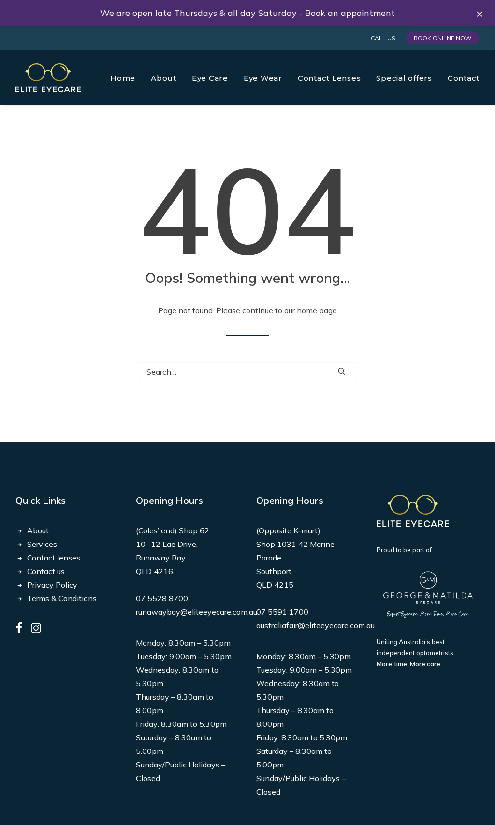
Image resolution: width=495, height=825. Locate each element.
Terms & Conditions (62, 598)
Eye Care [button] (210, 78)
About (38, 530)
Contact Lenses (329, 78)
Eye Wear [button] (263, 78)
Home (122, 78)
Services (42, 544)
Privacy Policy (52, 584)
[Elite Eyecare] (48, 77)
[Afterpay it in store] (413, 511)
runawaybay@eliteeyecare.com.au (196, 612)
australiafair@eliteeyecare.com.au (315, 625)
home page (317, 310)
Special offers (404, 78)
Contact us (46, 571)
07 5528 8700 (162, 598)
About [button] (163, 78)
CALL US (383, 38)
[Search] (247, 372)
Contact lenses (53, 557)
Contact (464, 78)
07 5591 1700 (282, 612)
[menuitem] (385, 38)
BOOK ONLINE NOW (442, 38)
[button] (341, 371)
